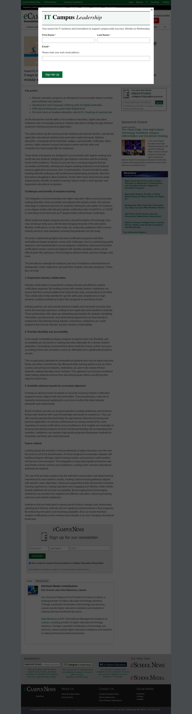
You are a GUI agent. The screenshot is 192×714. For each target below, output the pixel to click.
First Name (49, 35)
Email (46, 46)
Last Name (103, 35)
